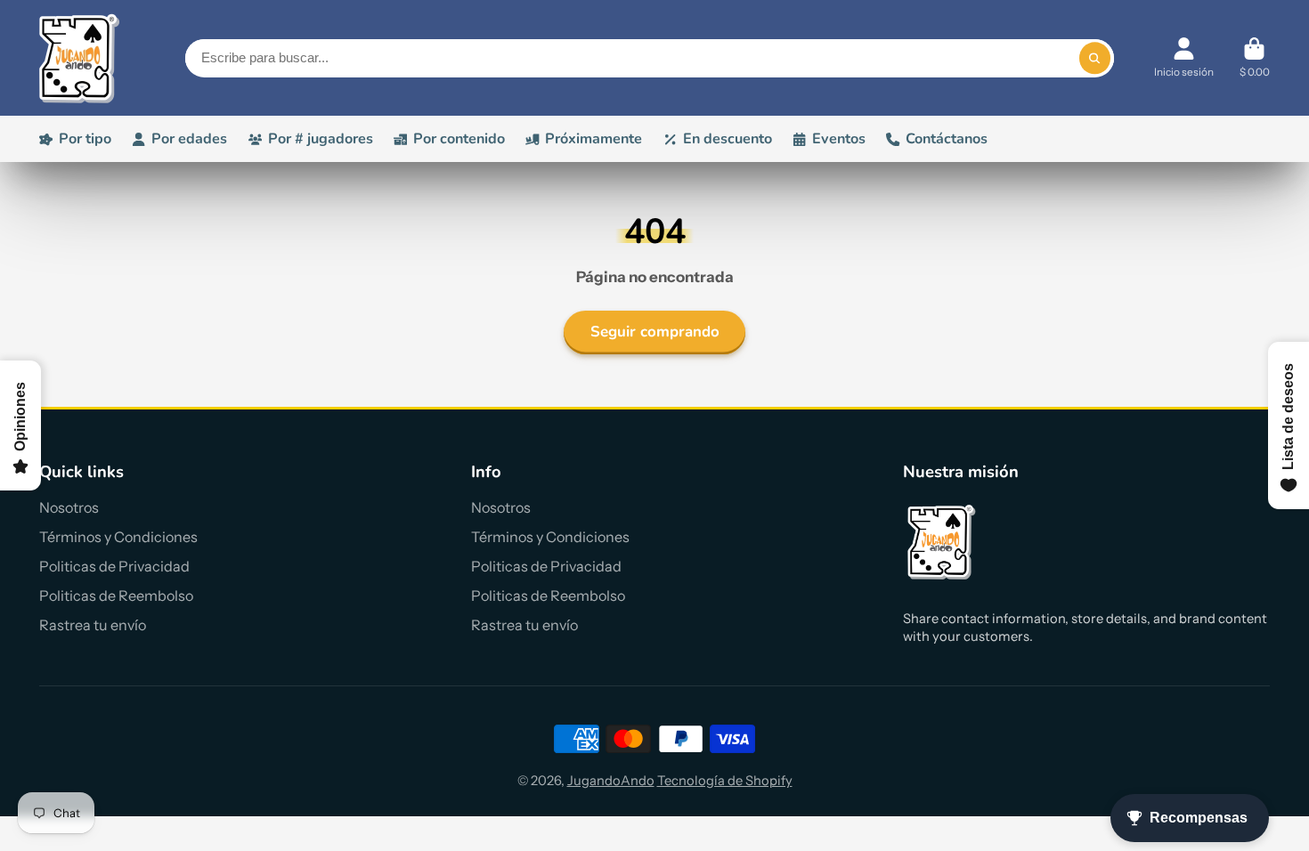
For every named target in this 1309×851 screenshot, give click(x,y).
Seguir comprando (655, 331)
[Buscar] (1094, 58)
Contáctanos (947, 139)
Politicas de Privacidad (114, 566)
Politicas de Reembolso (116, 595)
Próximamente (593, 139)
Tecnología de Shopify (725, 781)
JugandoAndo (610, 781)
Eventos (839, 139)
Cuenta (1184, 57)
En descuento (727, 139)
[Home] (79, 58)
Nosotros (69, 507)
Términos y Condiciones (118, 537)
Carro (1255, 57)
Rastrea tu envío (92, 625)
